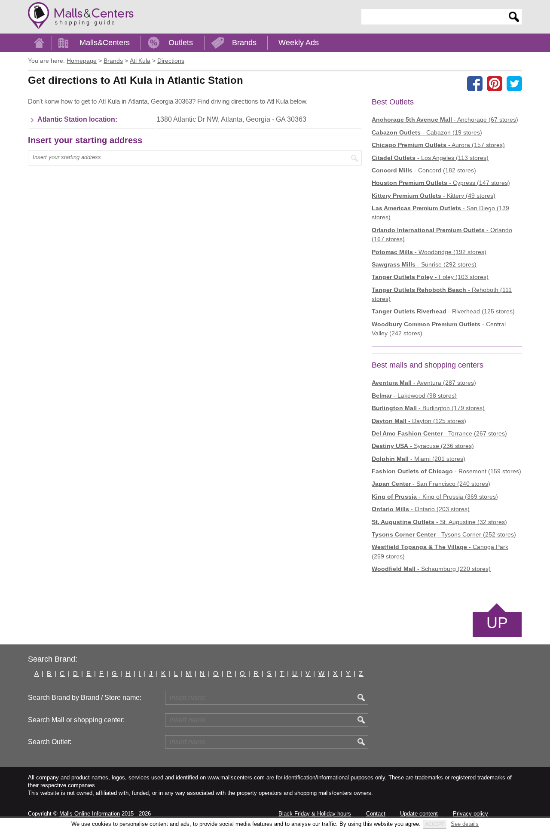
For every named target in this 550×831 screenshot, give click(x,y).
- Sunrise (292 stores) (424, 264)
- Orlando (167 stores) (442, 234)
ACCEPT (434, 824)
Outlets (180, 42)
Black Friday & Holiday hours (314, 813)
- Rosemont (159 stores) (446, 471)
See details (465, 824)
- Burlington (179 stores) (428, 408)
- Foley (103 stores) (430, 276)
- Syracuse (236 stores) (423, 445)
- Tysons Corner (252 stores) (444, 534)
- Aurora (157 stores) (438, 144)
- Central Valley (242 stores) (439, 329)
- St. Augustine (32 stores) (439, 521)
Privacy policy (470, 813)
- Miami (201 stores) (418, 458)
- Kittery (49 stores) (433, 195)
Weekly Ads (298, 42)
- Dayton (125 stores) (419, 420)
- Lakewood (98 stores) (414, 395)
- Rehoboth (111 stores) (442, 294)
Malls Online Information (89, 813)
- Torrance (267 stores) (439, 433)
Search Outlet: (49, 741)
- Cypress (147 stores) (441, 182)
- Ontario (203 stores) (421, 509)
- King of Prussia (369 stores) (435, 496)
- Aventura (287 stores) (424, 382)
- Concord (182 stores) (424, 170)
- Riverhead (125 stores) (443, 311)
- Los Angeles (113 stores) (430, 157)
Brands (244, 42)
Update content (419, 813)
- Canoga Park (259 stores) (440, 551)
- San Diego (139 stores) (440, 213)
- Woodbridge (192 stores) (429, 251)
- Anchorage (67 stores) (445, 119)
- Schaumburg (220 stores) (431, 568)
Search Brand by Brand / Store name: (84, 697)
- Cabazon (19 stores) (427, 132)
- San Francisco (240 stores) (431, 483)
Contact (375, 813)
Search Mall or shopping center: (76, 720)
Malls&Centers (104, 42)
